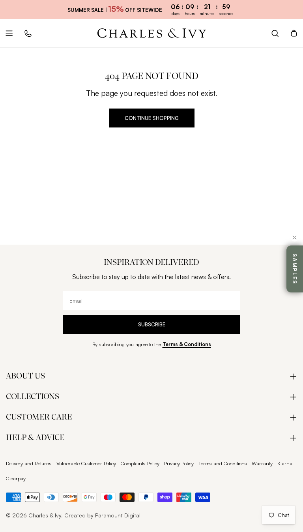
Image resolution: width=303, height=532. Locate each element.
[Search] (275, 33)
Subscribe (151, 324)
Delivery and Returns (29, 463)
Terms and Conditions (222, 463)
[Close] (295, 238)
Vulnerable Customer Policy (86, 463)
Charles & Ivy (44, 515)
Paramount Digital (117, 515)
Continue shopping (152, 118)
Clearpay (16, 478)
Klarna (284, 463)
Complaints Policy (140, 463)
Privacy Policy (179, 463)
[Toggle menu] (9, 33)
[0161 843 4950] (28, 33)
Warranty (262, 463)
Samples (295, 269)
